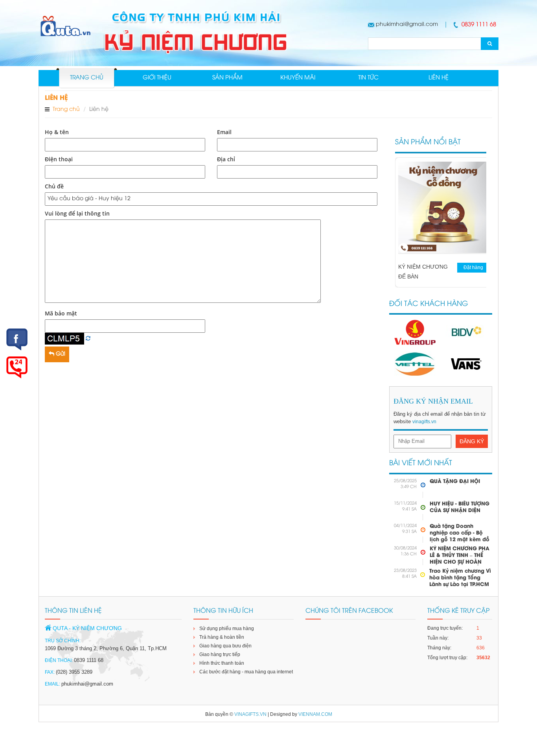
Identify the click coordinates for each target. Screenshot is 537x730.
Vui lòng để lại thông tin (77, 213)
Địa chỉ (226, 159)
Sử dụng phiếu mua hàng (226, 628)
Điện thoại (59, 159)
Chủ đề (54, 186)
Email (224, 132)
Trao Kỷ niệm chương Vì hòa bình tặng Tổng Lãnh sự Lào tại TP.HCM (460, 578)
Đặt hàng (473, 267)
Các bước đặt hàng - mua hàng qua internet (246, 672)
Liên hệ (438, 78)
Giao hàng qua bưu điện (225, 646)
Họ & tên (57, 132)
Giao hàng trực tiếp (219, 654)
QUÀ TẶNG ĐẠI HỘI (455, 481)
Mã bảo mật (61, 313)
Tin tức (368, 78)
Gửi (59, 354)
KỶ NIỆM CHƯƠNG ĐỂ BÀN (423, 272)
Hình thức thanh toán (221, 663)
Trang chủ (86, 78)
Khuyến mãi (297, 78)
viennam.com (315, 714)
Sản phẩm (227, 78)
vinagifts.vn (424, 421)
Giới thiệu (157, 78)
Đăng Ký (472, 441)
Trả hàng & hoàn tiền (221, 637)
